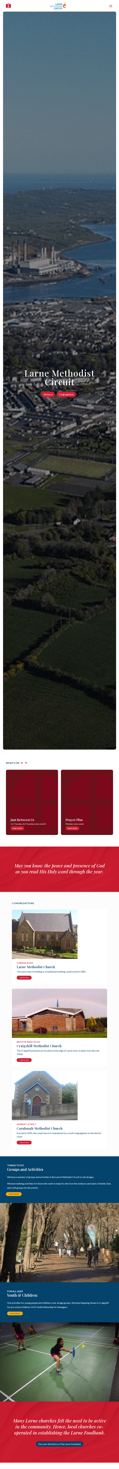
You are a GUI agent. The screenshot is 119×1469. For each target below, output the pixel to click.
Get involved (14, 1194)
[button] (22, 763)
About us (48, 394)
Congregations (66, 394)
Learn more (17, 828)
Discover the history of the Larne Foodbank (59, 1444)
